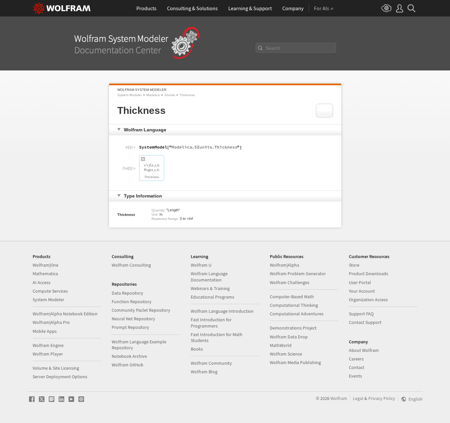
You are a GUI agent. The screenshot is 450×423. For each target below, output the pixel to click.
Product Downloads (368, 274)
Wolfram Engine (48, 345)
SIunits (169, 95)
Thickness (187, 95)
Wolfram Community (211, 363)
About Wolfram (364, 350)
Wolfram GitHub (127, 365)
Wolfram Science (286, 354)
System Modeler (129, 95)
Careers (356, 359)
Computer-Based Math (292, 297)
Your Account (362, 291)
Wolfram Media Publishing (295, 362)
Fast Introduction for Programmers (211, 323)
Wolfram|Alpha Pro (51, 322)
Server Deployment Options (60, 377)
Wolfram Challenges (289, 282)
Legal (358, 398)
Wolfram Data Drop (289, 337)
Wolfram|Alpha (284, 265)
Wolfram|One (45, 265)
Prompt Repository (130, 327)
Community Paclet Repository (141, 310)
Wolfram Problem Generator (298, 274)
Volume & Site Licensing (56, 368)
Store (354, 265)
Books (197, 349)
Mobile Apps (45, 331)
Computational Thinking (294, 305)
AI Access (41, 282)
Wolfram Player (48, 354)
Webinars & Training (210, 288)
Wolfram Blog (204, 372)
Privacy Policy (381, 398)
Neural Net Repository (133, 319)
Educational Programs (212, 297)
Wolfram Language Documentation (209, 276)
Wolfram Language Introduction (222, 311)
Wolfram (338, 398)
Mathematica (45, 274)
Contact (356, 367)
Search (273, 48)
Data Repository (127, 293)
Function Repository (132, 301)
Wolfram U (201, 265)
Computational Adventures (296, 314)
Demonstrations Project (293, 328)
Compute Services (50, 291)
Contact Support (365, 322)
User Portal (360, 282)
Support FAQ (361, 314)
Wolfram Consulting (131, 265)
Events (355, 376)
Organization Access (368, 300)
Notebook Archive (129, 356)
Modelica (153, 95)
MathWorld (281, 345)
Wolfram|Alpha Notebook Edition (65, 314)
